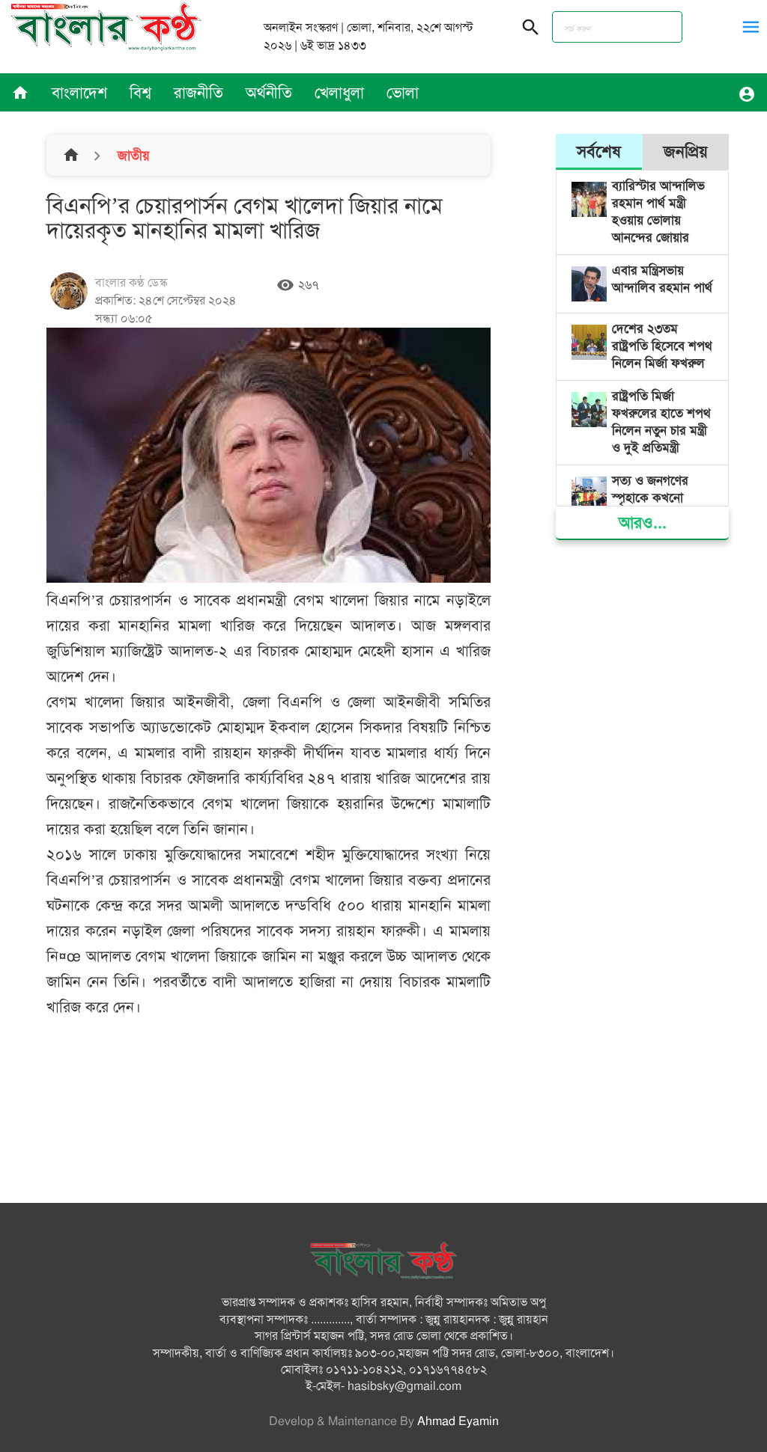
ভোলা (402, 92)
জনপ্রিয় (686, 151)
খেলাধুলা (339, 92)
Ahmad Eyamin (458, 1421)
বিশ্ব (140, 92)
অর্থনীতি (269, 92)
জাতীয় (132, 155)
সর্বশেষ (599, 151)
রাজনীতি (198, 92)
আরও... (643, 522)
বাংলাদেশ (79, 92)
